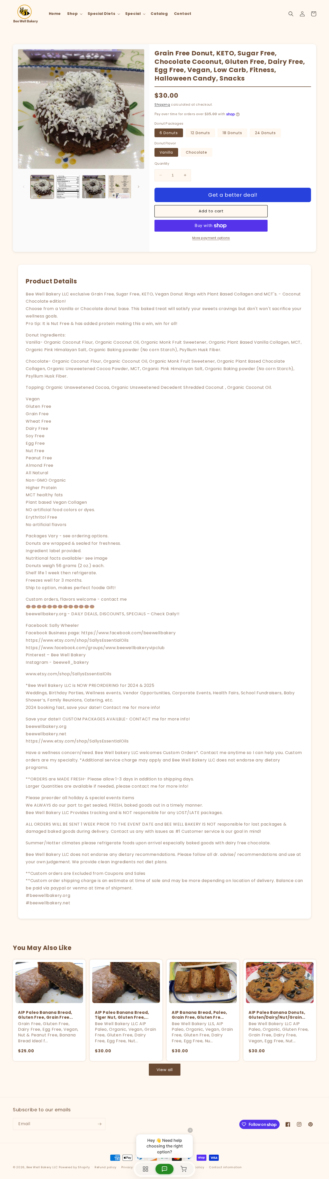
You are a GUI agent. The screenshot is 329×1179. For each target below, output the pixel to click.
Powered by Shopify (74, 1167)
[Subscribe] (99, 1124)
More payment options (211, 238)
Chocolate (196, 152)
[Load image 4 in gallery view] (119, 186)
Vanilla (166, 152)
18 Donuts (232, 132)
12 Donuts (200, 132)
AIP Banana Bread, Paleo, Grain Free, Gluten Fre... (199, 1015)
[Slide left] (23, 186)
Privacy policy (132, 1167)
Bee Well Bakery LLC (42, 1167)
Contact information (225, 1167)
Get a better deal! (232, 195)
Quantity (161, 163)
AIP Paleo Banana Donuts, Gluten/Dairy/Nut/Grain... (277, 1015)
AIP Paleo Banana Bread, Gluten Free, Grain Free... (45, 1015)
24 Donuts (265, 132)
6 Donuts (169, 132)
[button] (74, 13)
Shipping (162, 104)
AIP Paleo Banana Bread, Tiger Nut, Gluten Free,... (122, 1015)
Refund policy (105, 1167)
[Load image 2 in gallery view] (67, 186)
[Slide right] (138, 186)
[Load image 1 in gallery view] (42, 186)
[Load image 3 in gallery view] (93, 186)
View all (165, 1069)
